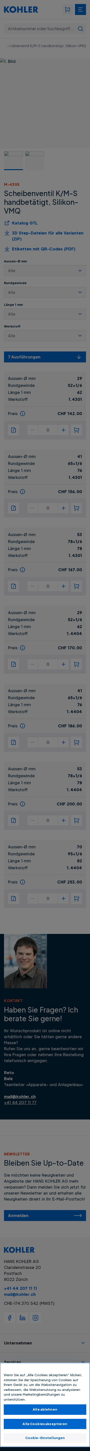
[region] (45, 1405)
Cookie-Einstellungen (45, 1438)
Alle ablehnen (45, 1409)
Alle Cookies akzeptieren (44, 1424)
